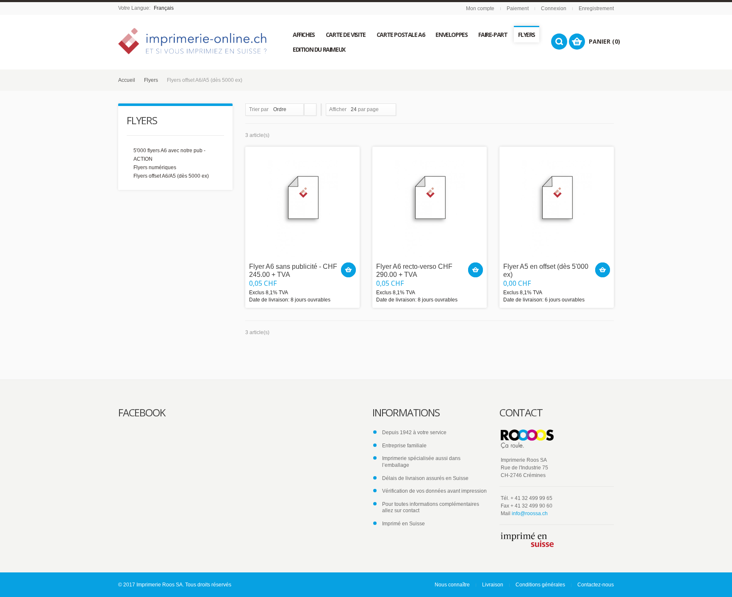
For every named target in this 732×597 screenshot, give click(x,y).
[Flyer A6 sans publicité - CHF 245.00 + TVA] (302, 204)
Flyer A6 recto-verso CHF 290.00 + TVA (414, 270)
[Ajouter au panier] (348, 269)
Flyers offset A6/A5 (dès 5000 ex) (171, 176)
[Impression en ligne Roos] (192, 41)
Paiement (518, 8)
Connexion (553, 8)
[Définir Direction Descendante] (310, 109)
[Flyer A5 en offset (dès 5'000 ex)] (556, 204)
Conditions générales (540, 585)
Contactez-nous (595, 585)
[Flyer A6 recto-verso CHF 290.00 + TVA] (429, 204)
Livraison (492, 585)
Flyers (151, 80)
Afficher (338, 109)
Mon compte (480, 8)
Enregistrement (596, 8)
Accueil (126, 80)
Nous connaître (452, 585)
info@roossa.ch (530, 513)
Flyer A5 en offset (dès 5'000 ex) (545, 270)
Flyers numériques (154, 167)
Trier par (259, 109)
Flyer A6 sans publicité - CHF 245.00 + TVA (293, 270)
